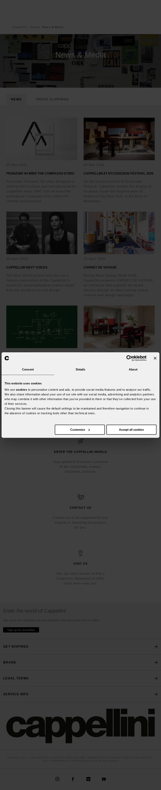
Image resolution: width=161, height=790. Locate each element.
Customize (77, 429)
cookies (21, 389)
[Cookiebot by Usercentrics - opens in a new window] (129, 358)
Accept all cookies (131, 429)
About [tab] (133, 369)
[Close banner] (155, 358)
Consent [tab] (28, 369)
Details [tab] (80, 369)
